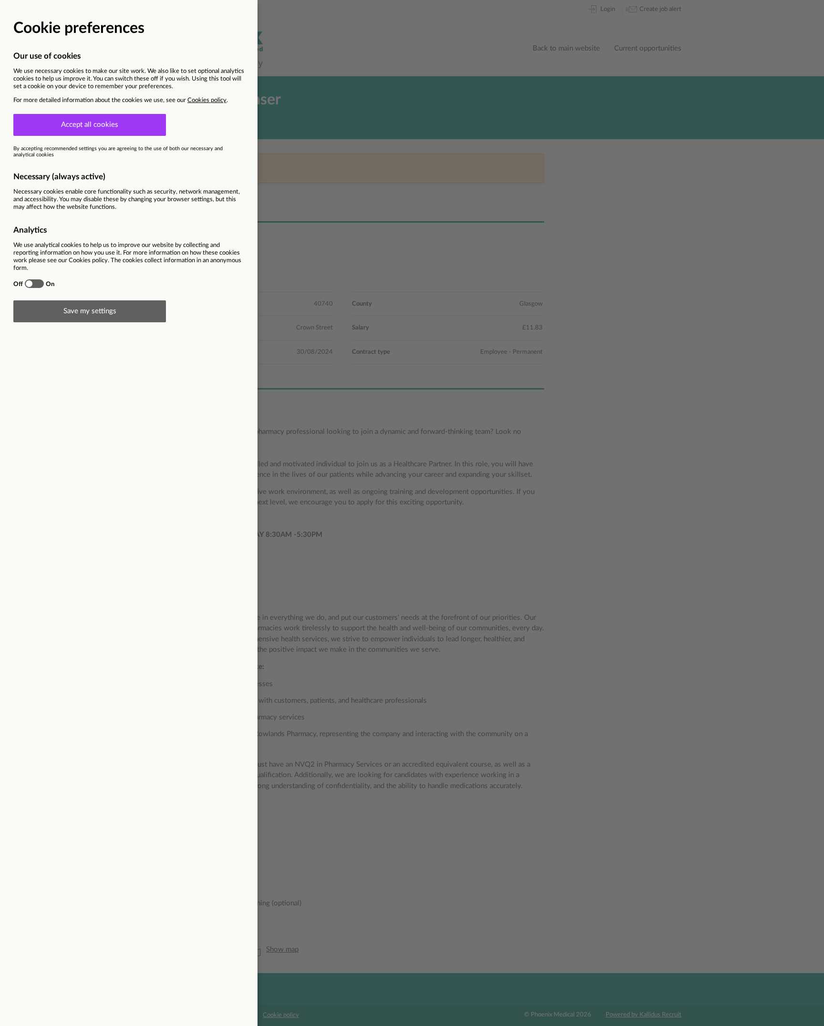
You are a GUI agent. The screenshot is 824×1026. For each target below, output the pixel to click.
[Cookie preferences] (412, 513)
